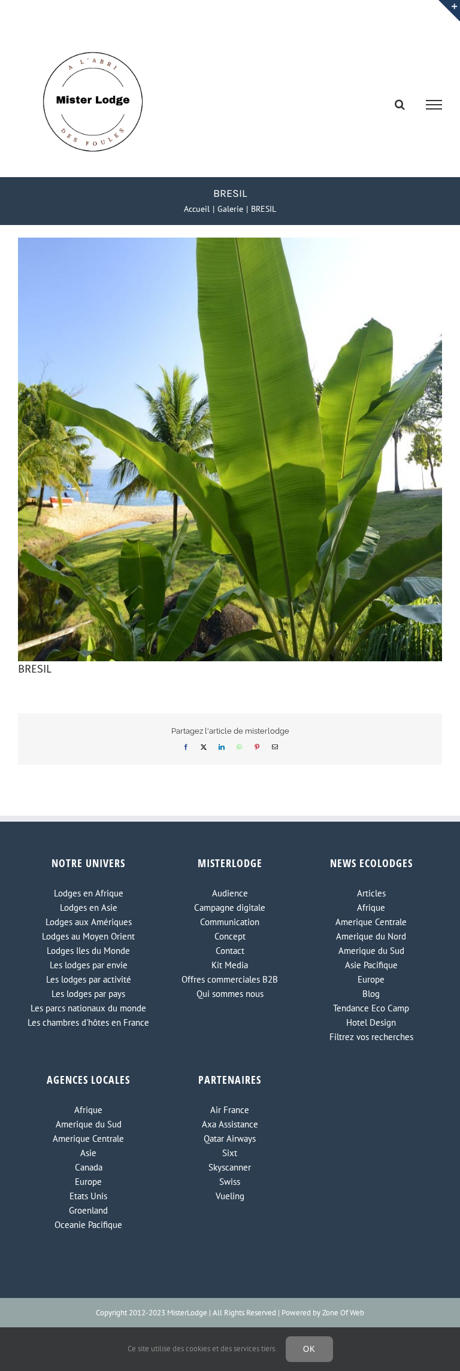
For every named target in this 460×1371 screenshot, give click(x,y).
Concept (230, 936)
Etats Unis (88, 1196)
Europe (371, 979)
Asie (88, 1153)
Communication (229, 922)
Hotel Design (371, 1022)
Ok (309, 1349)
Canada (88, 1167)
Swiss (229, 1181)
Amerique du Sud (371, 950)
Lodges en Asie (88, 907)
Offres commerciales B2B (229, 979)
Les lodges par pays (88, 993)
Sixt (229, 1153)
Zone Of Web (343, 1313)
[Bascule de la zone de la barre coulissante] (449, 11)
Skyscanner (229, 1167)
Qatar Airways (230, 1138)
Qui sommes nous (230, 993)
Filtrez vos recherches (371, 1036)
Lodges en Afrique (88, 893)
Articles (371, 893)
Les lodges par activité (88, 979)
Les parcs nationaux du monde (88, 1008)
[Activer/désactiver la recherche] (400, 104)
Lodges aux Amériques (89, 922)
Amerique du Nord (371, 936)
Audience (230, 893)
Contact (230, 950)
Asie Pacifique (371, 965)
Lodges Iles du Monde (88, 950)
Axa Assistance (230, 1124)
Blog (371, 993)
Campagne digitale (229, 907)
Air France (229, 1109)
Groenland (88, 1210)
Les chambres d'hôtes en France (88, 1022)
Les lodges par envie (89, 965)
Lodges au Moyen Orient (88, 936)
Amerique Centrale (371, 922)
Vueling (230, 1196)
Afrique (371, 907)
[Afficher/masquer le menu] (434, 105)
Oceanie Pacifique (88, 1224)
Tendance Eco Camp (371, 1008)
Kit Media (229, 965)
